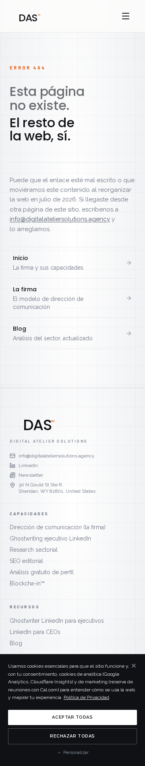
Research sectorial (34, 550)
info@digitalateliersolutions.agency (60, 219)
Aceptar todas (72, 717)
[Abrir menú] (125, 16)
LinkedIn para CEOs (35, 632)
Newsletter (31, 475)
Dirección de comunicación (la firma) (58, 527)
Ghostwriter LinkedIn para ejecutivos (57, 621)
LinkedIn (28, 465)
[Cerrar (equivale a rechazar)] (133, 665)
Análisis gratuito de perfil (42, 572)
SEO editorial (26, 561)
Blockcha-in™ (27, 583)
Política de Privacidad (86, 697)
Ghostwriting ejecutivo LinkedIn (50, 538)
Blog (16, 643)
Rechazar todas (72, 736)
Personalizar (76, 752)
